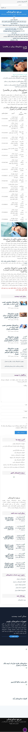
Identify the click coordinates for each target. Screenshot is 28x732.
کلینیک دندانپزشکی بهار (19, 459)
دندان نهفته (18, 31)
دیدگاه (25, 385)
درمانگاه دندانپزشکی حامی (19, 462)
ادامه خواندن (14, 636)
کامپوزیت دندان (9, 25)
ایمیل (25, 411)
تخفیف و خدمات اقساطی (18, 38)
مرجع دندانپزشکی (14, 12)
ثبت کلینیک (3, 7)
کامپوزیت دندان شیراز (21, 587)
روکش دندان (13, 28)
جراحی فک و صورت (24, 34)
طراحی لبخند (14, 25)
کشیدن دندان (4, 21)
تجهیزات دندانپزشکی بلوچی (19, 443)
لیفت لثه (14, 31)
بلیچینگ (4, 25)
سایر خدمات (14, 32)
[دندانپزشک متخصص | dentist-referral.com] (22, 1)
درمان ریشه (25, 38)
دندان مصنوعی (8, 28)
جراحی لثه (22, 30)
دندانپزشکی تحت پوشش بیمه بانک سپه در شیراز (14, 464)
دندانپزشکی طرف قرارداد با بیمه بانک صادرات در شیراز (14, 447)
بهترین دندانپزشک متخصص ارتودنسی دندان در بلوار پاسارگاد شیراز (10, 315)
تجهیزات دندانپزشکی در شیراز (18, 455)
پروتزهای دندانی (20, 28)
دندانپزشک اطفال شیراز (20, 590)
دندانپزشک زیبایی (14, 23)
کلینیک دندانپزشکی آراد (19, 452)
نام (26, 404)
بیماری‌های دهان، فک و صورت (14, 34)
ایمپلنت (16, 36)
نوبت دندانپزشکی (22, 599)
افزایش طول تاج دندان (23, 26)
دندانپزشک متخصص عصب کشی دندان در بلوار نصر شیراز (10, 304)
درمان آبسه (9, 31)
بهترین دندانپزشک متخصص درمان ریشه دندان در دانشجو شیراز (11, 338)
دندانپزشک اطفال (10, 36)
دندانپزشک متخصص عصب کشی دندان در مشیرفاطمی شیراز (10, 327)
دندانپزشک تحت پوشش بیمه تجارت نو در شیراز (14, 467)
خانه (14, 17)
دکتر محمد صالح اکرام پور (19, 450)
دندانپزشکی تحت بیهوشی (23, 36)
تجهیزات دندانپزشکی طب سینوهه (17, 457)
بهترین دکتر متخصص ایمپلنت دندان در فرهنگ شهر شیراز (9, 556)
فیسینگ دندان (20, 25)
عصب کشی (19, 21)
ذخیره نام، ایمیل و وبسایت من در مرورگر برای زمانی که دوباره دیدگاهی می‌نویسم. (14, 426)
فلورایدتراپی (9, 21)
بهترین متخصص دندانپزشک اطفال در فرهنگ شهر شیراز (8, 537)
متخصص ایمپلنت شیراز (20, 584)
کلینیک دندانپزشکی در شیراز (19, 581)
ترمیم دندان (24, 21)
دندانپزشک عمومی (14, 19)
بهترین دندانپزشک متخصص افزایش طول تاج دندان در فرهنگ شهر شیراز (8, 565)
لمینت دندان (25, 25)
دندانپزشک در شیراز (21, 579)
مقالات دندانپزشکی (14, 40)
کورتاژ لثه (5, 31)
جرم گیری (14, 21)
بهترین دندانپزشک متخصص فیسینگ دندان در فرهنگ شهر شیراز (9, 547)
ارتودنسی (5, 36)
